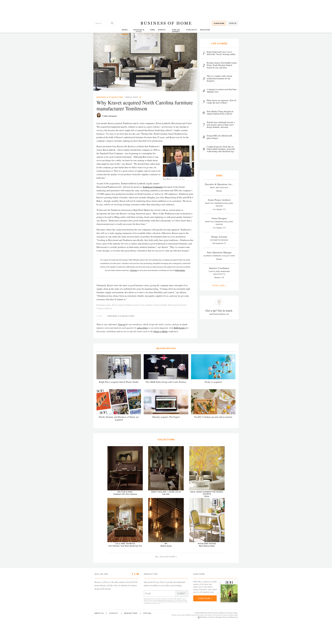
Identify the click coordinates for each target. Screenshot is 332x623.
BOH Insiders (180, 270)
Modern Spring (166, 546)
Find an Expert (176, 31)
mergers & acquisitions (109, 97)
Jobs (152, 30)
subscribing (142, 327)
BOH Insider (179, 327)
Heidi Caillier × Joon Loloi (166, 492)
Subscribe (219, 23)
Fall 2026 (166, 494)
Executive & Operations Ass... (219, 184)
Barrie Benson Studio (207, 546)
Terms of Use (148, 600)
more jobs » (219, 285)
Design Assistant (219, 236)
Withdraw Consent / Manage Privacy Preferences (218, 617)
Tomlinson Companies (153, 186)
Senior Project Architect (219, 199)
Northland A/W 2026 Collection (125, 494)
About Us (98, 613)
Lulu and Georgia (125, 543)
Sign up (121, 324)
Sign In (232, 23)
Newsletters (130, 613)
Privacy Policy (182, 600)
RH (166, 543)
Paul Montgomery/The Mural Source (207, 493)
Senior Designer (219, 218)
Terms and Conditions (216, 613)
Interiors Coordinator (219, 268)
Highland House (207, 543)
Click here (133, 270)
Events (161, 30)
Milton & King (125, 492)
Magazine (205, 30)
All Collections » (166, 556)
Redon (207, 496)
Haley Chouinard (110, 116)
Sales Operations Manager (219, 252)
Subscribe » (205, 598)
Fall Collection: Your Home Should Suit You (125, 546)
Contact (113, 613)
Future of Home (161, 331)
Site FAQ (147, 613)
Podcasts (191, 30)
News (125, 30)
